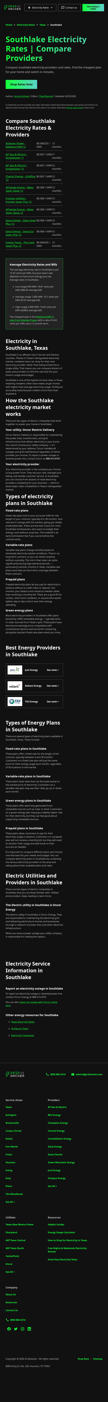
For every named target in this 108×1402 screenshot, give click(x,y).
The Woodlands (14, 1194)
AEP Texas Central (15, 1240)
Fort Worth (12, 1146)
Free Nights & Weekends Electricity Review (67, 1250)
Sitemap (97, 1358)
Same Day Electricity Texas (62, 1259)
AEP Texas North (15, 1248)
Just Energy (54, 1170)
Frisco (9, 1154)
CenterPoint (12, 1256)
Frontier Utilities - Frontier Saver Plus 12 (19, 200)
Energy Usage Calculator (61, 1232)
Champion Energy (58, 1122)
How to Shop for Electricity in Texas (67, 1240)
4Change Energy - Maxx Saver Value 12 (20, 189)
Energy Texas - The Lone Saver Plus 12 (20, 244)
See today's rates (93, 7)
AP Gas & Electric (57, 1107)
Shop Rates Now (21, 84)
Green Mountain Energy (61, 1162)
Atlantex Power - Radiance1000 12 (16, 145)
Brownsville (12, 1122)
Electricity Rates (26, 24)
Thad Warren (46, 96)
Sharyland (11, 1232)
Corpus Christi (14, 1130)
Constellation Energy (59, 1138)
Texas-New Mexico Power (20, 1224)
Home (9, 24)
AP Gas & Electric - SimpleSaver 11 (17, 156)
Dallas (9, 1138)
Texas (43, 24)
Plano (9, 1186)
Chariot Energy (56, 1130)
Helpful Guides (56, 1224)
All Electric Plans (19, 1028)
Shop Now (83, 1358)
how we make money (74, 108)
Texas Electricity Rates (22, 1021)
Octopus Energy (57, 1178)
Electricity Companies (22, 1035)
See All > (10, 1201)
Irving (9, 1170)
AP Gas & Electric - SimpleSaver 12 (17, 167)
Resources (11, 1302)
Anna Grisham (21, 96)
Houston (10, 1162)
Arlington (11, 1115)
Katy (8, 1178)
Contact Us (12, 1310)
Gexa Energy (55, 1146)
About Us (11, 1294)
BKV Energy (54, 1115)
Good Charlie (55, 1154)
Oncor (9, 1264)
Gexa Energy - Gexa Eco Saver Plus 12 (20, 233)
